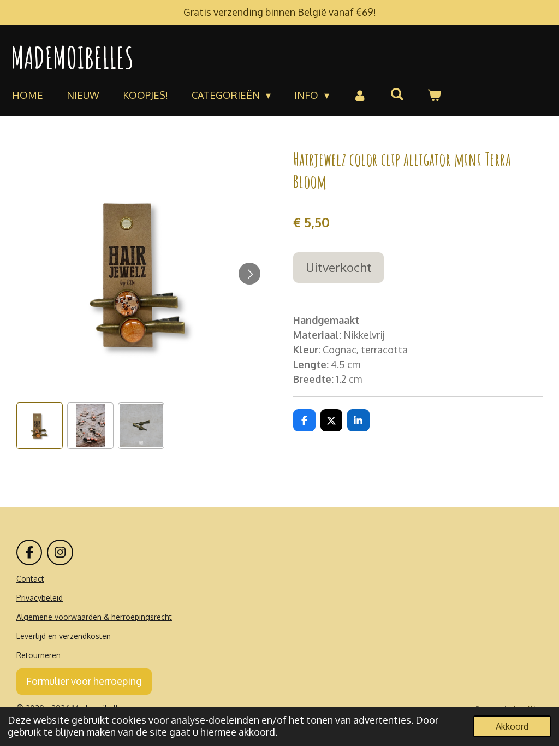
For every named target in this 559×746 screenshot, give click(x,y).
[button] (39, 425)
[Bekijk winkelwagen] (434, 95)
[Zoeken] (397, 94)
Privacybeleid (39, 597)
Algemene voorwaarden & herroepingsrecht (94, 616)
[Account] (359, 95)
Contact (30, 578)
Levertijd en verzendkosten (63, 636)
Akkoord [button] (512, 726)
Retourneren (38, 655)
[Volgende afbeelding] (249, 274)
